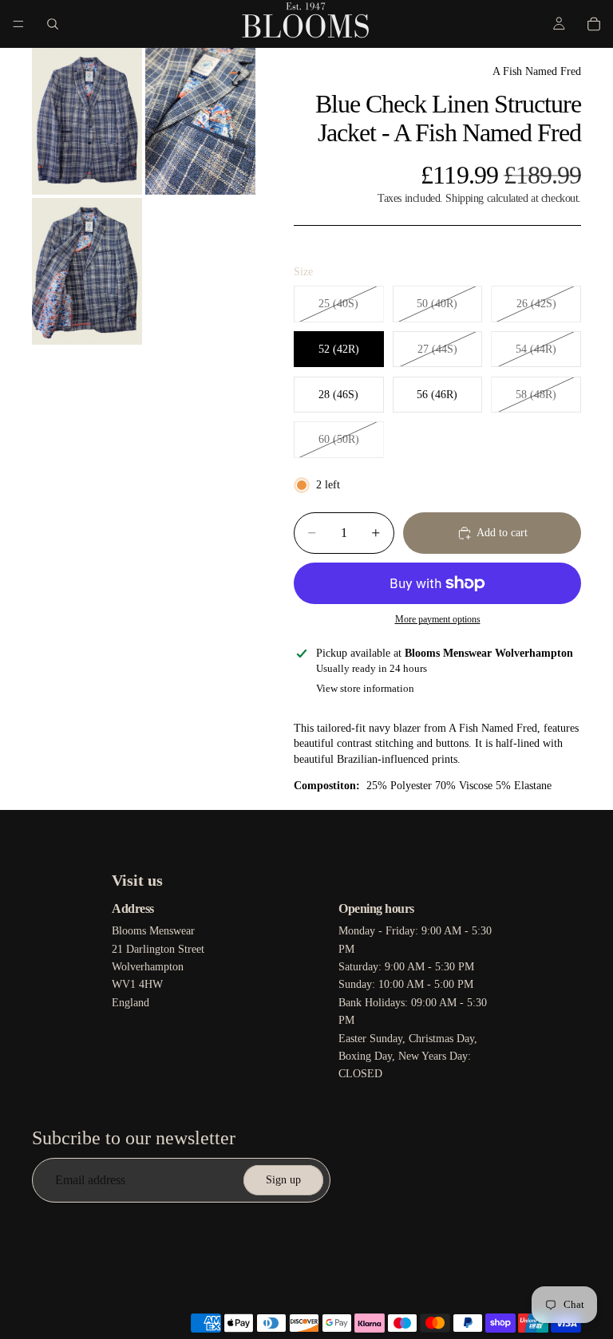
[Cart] (593, 23)
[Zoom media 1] (87, 121)
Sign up (283, 1180)
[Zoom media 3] (87, 271)
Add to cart (502, 533)
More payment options (438, 619)
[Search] (52, 23)
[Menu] (18, 24)
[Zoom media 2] (200, 121)
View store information (365, 688)
